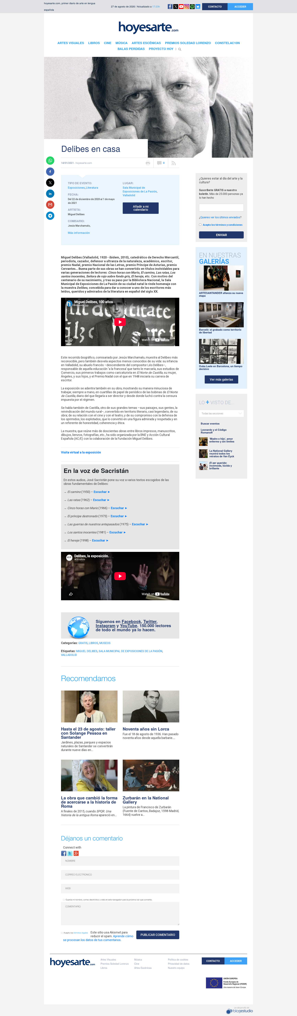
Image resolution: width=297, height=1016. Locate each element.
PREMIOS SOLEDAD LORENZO (188, 43)
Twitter (149, 621)
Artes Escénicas (143, 967)
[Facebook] (64, 853)
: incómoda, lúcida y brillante (220, 465)
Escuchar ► (102, 492)
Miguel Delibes (86, 651)
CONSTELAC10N (227, 43)
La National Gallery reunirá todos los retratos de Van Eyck (221, 453)
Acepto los (76, 933)
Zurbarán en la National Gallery (146, 800)
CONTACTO (215, 6)
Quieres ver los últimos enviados (220, 217)
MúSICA (122, 43)
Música (138, 959)
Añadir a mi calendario (140, 208)
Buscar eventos (210, 423)
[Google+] (76, 853)
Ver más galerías (221, 379)
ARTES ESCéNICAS (146, 43)
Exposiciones (76, 187)
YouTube (128, 625)
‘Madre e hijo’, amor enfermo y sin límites (221, 440)
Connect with (72, 847)
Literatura (92, 187)
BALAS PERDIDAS (131, 49)
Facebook (131, 621)
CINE (107, 43)
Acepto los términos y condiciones (223, 224)
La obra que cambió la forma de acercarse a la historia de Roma (89, 802)
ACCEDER (240, 6)
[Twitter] (70, 853)
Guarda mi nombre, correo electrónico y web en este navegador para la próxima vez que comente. (109, 900)
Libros (93, 643)
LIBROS (94, 43)
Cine (136, 963)
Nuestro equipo (176, 967)
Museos (105, 643)
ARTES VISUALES (70, 43)
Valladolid (129, 195)
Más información (79, 232)
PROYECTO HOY (161, 49)
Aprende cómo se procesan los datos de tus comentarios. (98, 938)
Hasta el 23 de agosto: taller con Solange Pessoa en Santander (88, 733)
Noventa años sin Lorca (146, 729)
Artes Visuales (108, 959)
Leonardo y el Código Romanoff (214, 431)
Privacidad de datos (178, 963)
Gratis (83, 643)
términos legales (81, 933)
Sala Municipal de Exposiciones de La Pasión (130, 651)
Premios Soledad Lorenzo (115, 963)
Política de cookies (178, 959)
